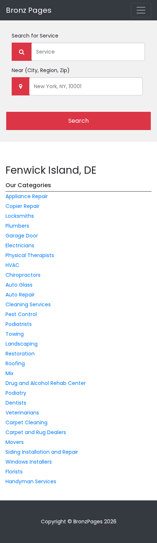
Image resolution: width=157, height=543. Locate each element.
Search (78, 121)
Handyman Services (30, 481)
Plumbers (17, 225)
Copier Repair (22, 206)
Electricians (19, 245)
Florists (14, 471)
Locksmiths (19, 216)
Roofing (15, 363)
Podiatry (15, 393)
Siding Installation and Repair (41, 452)
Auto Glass (18, 284)
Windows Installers (28, 461)
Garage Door (21, 235)
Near (41, 70)
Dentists (15, 402)
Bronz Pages (28, 10)
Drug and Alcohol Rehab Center (45, 383)
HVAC (12, 265)
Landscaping (21, 343)
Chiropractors (23, 275)
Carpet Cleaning (26, 422)
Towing (14, 334)
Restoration (20, 353)
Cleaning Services (28, 304)
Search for (35, 35)
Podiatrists (18, 324)
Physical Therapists (29, 255)
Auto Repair (20, 294)
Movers (14, 442)
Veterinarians (22, 412)
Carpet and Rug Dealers (35, 432)
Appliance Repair (26, 196)
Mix (9, 373)
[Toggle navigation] (141, 10)
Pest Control (21, 314)
